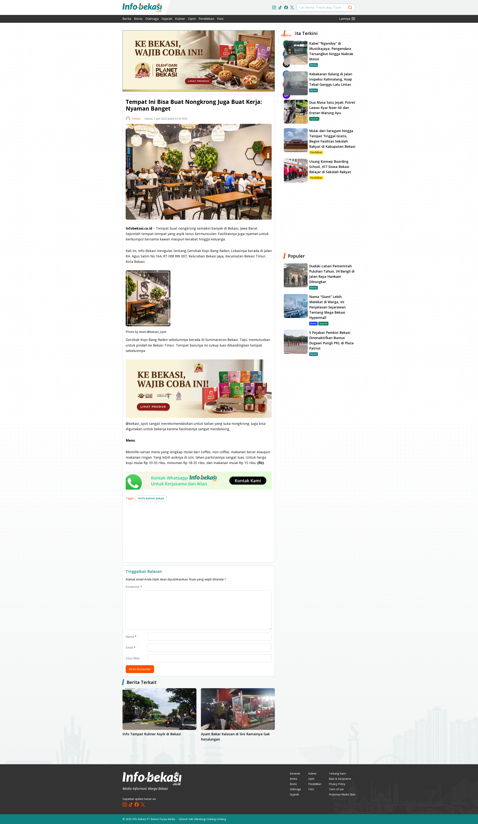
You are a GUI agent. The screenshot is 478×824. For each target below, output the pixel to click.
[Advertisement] (103, 86)
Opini (192, 19)
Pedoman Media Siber (342, 794)
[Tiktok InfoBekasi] (280, 7)
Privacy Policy (337, 784)
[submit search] (350, 7)
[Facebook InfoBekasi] (286, 7)
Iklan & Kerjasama (340, 778)
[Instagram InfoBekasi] (274, 7)
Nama (131, 637)
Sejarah (167, 19)
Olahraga (152, 19)
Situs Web (133, 658)
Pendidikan (206, 19)
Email (131, 647)
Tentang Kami (337, 773)
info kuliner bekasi (151, 498)
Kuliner (180, 19)
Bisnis (138, 19)
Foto (220, 19)
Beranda (295, 773)
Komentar (134, 587)
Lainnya (344, 19)
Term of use (336, 789)
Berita (126, 19)
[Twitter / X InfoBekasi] (292, 7)
